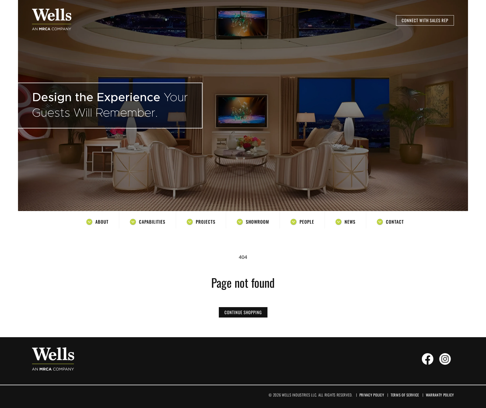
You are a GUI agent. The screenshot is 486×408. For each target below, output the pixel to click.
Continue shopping (243, 312)
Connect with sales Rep (425, 20)
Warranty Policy (440, 395)
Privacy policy (371, 395)
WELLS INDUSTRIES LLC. (299, 395)
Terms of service (405, 395)
